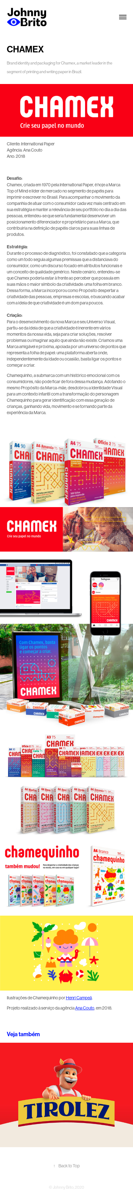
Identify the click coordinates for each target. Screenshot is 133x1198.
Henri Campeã (79, 997)
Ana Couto (84, 1008)
